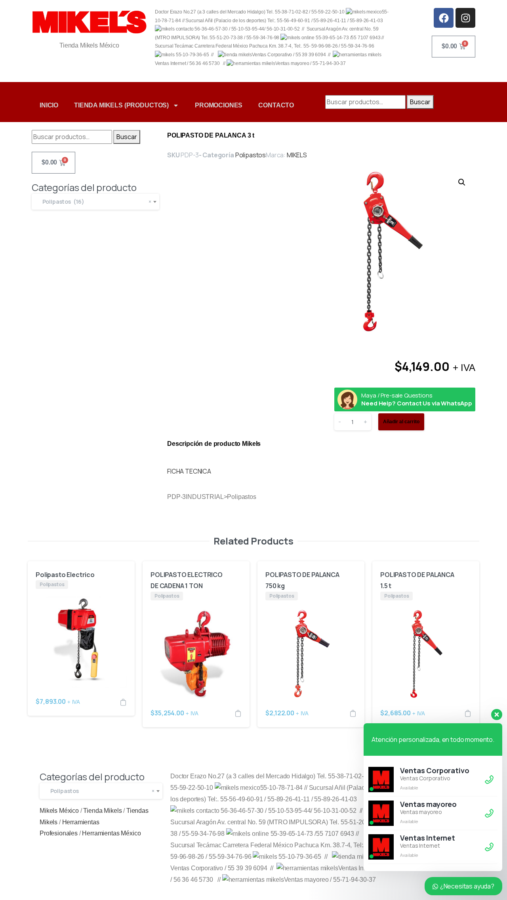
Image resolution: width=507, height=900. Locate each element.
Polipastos (250, 155)
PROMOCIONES (218, 105)
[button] (462, 182)
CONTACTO (276, 105)
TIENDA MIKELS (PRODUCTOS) (121, 105)
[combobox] (95, 202)
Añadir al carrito (401, 421)
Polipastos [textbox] (100, 791)
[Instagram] (465, 18)
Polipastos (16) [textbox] (95, 201)
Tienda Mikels (102, 810)
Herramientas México (111, 833)
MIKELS (297, 155)
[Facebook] (444, 18)
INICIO (49, 105)
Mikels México (59, 810)
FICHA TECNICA (189, 471)
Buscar (420, 101)
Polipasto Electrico (65, 574)
